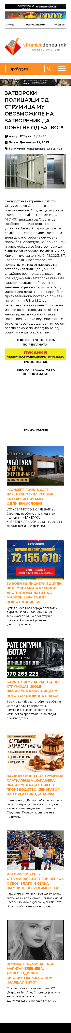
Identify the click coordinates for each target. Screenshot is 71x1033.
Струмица (54, 149)
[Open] (62, 68)
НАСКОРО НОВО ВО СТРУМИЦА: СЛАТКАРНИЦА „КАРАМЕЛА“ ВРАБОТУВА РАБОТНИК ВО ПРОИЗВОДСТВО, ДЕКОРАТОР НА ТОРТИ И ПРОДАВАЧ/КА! (35, 785)
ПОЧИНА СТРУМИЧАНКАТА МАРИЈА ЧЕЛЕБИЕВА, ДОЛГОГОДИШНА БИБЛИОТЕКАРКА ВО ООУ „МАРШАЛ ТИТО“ (30, 973)
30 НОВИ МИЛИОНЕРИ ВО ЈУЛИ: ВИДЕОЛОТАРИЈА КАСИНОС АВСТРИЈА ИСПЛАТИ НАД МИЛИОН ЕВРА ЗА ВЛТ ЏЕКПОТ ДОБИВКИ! (35, 593)
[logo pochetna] (35, 46)
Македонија (36, 149)
